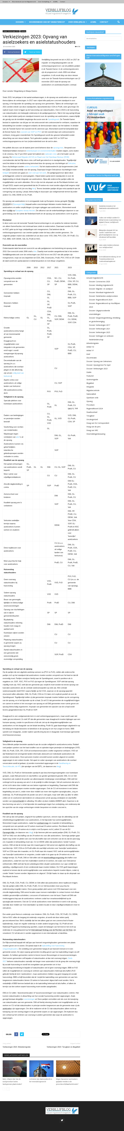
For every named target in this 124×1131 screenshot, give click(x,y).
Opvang (23, 31)
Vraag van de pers (93, 427)
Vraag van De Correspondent (97, 423)
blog (58, 766)
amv (18, 437)
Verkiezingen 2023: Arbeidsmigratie (17, 1047)
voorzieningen (29, 999)
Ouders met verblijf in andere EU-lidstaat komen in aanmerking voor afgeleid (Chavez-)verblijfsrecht (110, 220)
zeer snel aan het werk (37, 173)
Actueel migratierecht (94, 278)
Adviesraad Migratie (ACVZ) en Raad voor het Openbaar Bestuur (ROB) (40, 157)
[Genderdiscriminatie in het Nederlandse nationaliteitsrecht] (91, 209)
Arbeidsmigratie (92, 343)
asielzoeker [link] (7, 1009)
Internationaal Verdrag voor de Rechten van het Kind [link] (51, 930)
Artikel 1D (90, 347)
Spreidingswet (53, 119)
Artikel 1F (90, 350)
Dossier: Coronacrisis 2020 (99, 281)
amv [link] (70, 408)
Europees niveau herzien (25, 210)
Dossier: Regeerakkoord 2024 (100, 300)
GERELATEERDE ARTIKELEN (16, 1055)
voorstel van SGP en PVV (31, 132)
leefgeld (6, 173)
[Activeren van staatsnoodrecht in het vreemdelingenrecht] (41, 1068)
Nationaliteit (91, 394)
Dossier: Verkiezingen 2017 (99, 325)
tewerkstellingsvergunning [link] (54, 858)
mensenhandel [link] (18, 801)
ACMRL (55, 2)
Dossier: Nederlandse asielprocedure (103, 296)
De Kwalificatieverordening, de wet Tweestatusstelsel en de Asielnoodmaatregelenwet (110, 259)
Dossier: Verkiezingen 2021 (99, 329)
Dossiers (5, 2)
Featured (89, 376)
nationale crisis (51, 154)
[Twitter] (62, 1120)
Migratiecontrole (92, 390)
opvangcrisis (58, 148)
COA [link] (8, 170)
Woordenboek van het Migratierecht (24, 2)
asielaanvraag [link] (42, 823)
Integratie (90, 387)
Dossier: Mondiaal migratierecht (101, 292)
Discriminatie (91, 358)
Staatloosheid (91, 412)
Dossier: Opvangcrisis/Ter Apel (98, 365)
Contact (62, 2)
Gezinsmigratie (92, 379)
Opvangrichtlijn (19, 204)
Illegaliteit (90, 383)
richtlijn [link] (9, 210)
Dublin (88, 372)
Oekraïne (71, 163)
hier (33, 188)
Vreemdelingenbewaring (95, 434)
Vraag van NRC (92, 430)
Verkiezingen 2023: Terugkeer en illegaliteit (63, 1047)
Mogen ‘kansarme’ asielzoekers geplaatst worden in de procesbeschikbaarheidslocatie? (67, 1081)
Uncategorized (92, 419)
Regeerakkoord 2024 (94, 408)
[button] (118, 22)
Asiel (88, 354)
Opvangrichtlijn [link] (8, 832)
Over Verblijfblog (43, 2)
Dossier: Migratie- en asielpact (101, 289)
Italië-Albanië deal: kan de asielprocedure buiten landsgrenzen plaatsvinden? (12, 1081)
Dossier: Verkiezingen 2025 (99, 332)
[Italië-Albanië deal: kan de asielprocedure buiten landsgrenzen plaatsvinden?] (15, 1068)
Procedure (90, 405)
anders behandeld (31, 166)
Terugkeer (90, 416)
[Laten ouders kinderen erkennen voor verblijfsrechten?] (91, 248)
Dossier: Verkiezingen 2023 (11, 31)
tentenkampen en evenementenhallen (41, 151)
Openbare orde (92, 397)
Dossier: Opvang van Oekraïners (99, 361)
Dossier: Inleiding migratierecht (101, 285)
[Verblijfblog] (62, 11)
